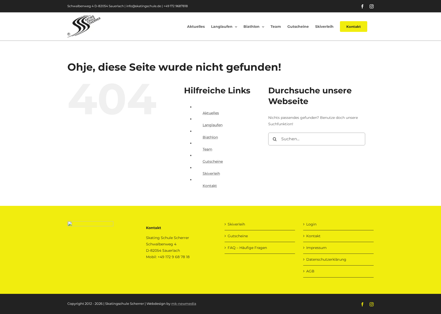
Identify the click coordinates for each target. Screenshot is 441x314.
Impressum (316, 247)
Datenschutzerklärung (326, 259)
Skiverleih (211, 173)
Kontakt (210, 185)
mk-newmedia (183, 304)
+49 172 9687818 (176, 6)
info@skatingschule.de (143, 6)
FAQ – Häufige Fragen (247, 247)
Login (311, 224)
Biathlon (210, 137)
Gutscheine (213, 161)
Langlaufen (213, 125)
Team (207, 149)
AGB (310, 271)
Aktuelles (211, 113)
